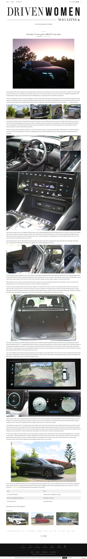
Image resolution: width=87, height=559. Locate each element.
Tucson (67, 102)
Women (73, 531)
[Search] (80, 2)
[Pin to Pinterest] (43, 536)
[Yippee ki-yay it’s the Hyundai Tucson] (18, 518)
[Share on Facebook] (40, 536)
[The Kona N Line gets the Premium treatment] (43, 518)
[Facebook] (69, 2)
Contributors (19, 1)
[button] (18, 111)
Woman (68, 531)
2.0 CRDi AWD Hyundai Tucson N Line (13, 531)
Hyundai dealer (14, 487)
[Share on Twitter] (41, 536)
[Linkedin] (75, 2)
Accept (64, 557)
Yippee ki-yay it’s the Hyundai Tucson (13, 525)
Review (55, 531)
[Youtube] (76, 2)
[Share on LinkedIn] (44, 536)
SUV (59, 531)
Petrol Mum (40, 36)
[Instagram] (72, 2)
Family (24, 531)
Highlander (39, 531)
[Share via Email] (45, 536)
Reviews (12, 1)
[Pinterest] (73, 2)
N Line (50, 531)
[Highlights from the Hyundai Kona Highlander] (68, 518)
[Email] (78, 2)
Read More (70, 557)
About (7, 1)
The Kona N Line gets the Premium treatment (40, 525)
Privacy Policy (53, 552)
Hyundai (45, 531)
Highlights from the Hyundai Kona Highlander (65, 525)
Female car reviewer (31, 531)
